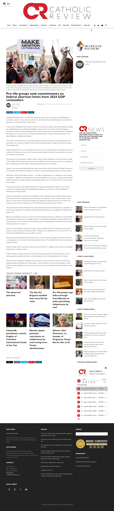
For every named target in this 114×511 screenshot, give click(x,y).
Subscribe (87, 25)
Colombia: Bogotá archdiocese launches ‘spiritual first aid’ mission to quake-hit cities (95, 335)
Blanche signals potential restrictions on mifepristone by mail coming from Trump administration (38, 339)
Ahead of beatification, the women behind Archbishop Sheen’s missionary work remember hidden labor (95, 353)
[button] (106, 25)
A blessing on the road (46, 470)
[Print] (7, 362)
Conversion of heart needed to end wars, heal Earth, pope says (95, 324)
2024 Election (47, 104)
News (14, 25)
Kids (59, 25)
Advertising (52, 25)
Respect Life (63, 104)
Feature (53, 104)
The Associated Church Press (83, 466)
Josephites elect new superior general (94, 217)
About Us (43, 25)
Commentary (23, 25)
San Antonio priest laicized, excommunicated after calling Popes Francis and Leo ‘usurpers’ (94, 238)
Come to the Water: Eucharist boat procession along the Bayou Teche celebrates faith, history (94, 344)
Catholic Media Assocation (82, 457)
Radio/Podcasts (76, 25)
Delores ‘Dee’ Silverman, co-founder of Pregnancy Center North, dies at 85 (62, 336)
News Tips (66, 25)
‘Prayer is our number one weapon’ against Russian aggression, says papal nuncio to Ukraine (96, 316)
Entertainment (34, 25)
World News (69, 104)
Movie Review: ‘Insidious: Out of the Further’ (52, 462)
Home (9, 25)
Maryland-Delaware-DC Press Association (86, 462)
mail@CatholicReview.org (12, 474)
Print (9, 362)
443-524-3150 (9, 473)
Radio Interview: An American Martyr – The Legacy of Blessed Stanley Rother (95, 290)
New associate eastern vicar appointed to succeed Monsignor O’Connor (95, 262)
